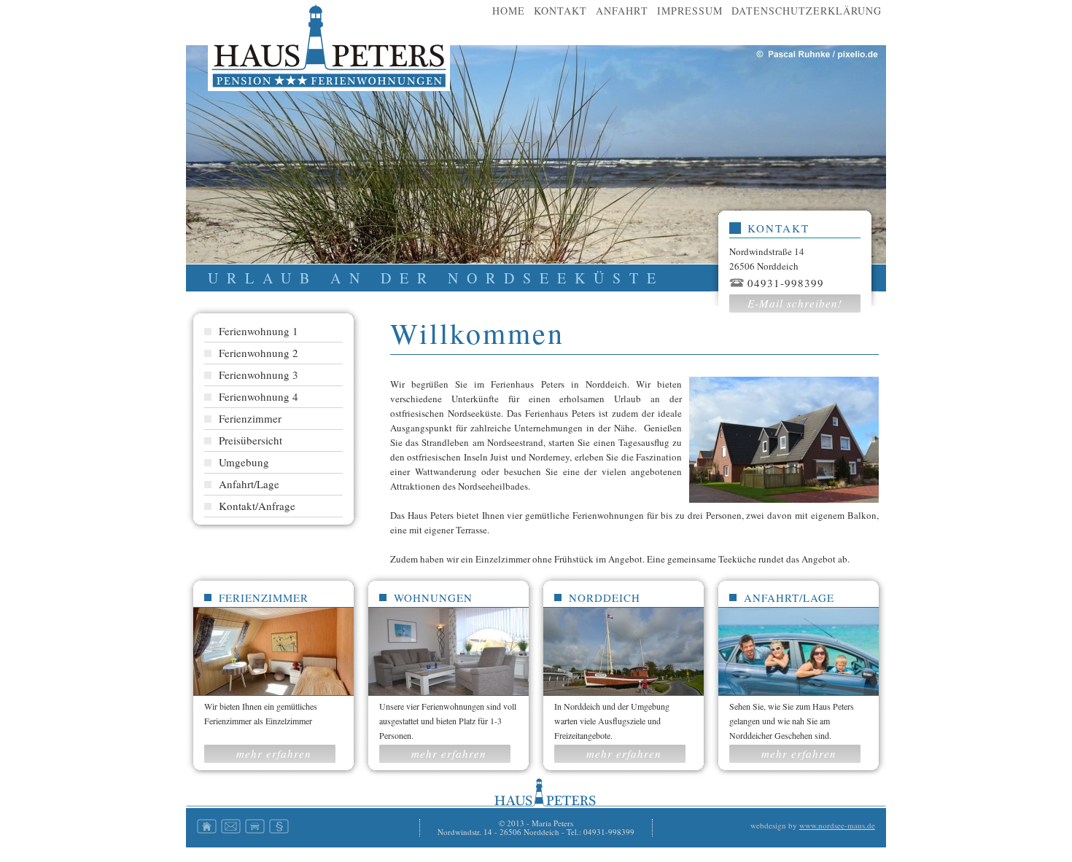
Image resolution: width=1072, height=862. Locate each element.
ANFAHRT (622, 10)
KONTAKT (560, 10)
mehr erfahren (273, 753)
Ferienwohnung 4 (258, 396)
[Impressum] (279, 829)
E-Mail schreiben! (794, 303)
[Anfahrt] (255, 829)
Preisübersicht (250, 440)
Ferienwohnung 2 (258, 352)
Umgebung (244, 462)
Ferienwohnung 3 (258, 374)
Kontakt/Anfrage (257, 505)
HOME (508, 10)
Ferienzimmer (250, 418)
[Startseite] (207, 829)
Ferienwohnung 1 (258, 331)
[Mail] (231, 829)
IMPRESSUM (690, 10)
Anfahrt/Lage (249, 484)
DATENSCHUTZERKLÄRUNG (806, 10)
